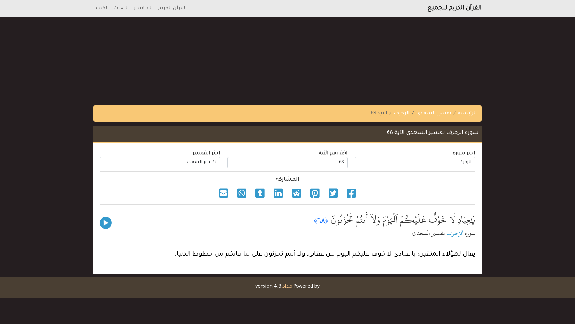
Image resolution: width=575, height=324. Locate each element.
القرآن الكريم (172, 8)
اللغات (121, 8)
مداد (287, 287)
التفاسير (143, 8)
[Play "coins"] (106, 223)
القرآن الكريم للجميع (454, 8)
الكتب (102, 8)
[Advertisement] (395, 59)
